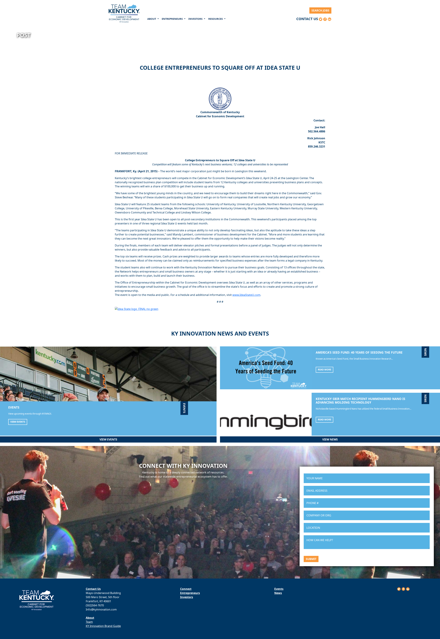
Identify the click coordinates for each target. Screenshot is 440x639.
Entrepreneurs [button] (172, 18)
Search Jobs (320, 10)
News (278, 593)
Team (89, 622)
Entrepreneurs (190, 593)
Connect (185, 589)
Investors (186, 597)
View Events (17, 421)
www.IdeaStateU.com (246, 295)
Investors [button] (195, 18)
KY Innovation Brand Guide (103, 626)
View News (330, 439)
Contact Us (307, 18)
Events (278, 589)
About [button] (152, 18)
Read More (324, 369)
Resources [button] (215, 18)
